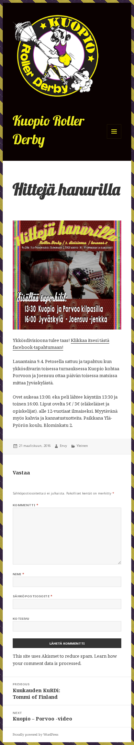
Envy (63, 445)
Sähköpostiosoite (33, 596)
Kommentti (25, 505)
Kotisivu (21, 618)
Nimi (18, 574)
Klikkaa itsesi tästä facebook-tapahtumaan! (61, 343)
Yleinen (82, 445)
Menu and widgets (114, 138)
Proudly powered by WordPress (35, 734)
